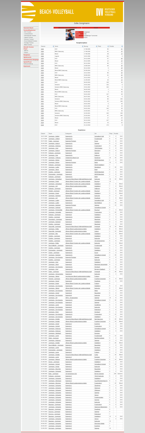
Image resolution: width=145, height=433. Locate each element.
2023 (42, 72)
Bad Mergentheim (99, 338)
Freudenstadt (98, 138)
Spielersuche (27, 57)
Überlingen (97, 385)
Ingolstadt (97, 226)
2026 (42, 49)
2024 (42, 63)
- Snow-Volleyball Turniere (30, 41)
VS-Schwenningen (100, 240)
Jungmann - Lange (54, 305)
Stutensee (97, 388)
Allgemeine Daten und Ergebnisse (67, 27)
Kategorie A (69, 153)
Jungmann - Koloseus (55, 145)
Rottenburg (98, 309)
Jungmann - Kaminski (54, 195)
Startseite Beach (28, 27)
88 (121, 58)
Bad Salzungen (99, 319)
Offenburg (97, 390)
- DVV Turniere (27, 32)
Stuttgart (97, 143)
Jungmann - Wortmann (55, 380)
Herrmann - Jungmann (55, 428)
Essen (96, 141)
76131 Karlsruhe (99, 376)
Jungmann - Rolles (54, 229)
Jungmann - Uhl (53, 297)
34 (121, 70)
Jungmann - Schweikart (55, 179)
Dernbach (97, 267)
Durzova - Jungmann (54, 411)
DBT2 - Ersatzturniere (72, 297)
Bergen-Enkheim (99, 373)
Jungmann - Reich (54, 312)
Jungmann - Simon (54, 169)
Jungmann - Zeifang (54, 138)
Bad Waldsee (98, 202)
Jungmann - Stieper (54, 276)
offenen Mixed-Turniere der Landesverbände (78, 181)
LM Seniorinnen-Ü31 (71, 373)
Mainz (96, 290)
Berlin (96, 176)
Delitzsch (97, 155)
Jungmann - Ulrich (54, 264)
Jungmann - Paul (53, 155)
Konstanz (97, 248)
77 (121, 63)
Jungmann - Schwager (55, 371)
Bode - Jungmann (53, 373)
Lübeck (97, 231)
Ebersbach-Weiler (99, 423)
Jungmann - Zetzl (53, 148)
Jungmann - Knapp (54, 193)
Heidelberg (97, 183)
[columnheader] (47, 46)
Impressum (27, 66)
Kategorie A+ (69, 136)
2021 (42, 94)
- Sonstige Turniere (29, 42)
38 (121, 68)
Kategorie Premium (71, 141)
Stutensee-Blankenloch (101, 407)
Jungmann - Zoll (53, 186)
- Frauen (26, 52)
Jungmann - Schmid (54, 326)
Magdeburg (98, 167)
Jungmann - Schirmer (54, 207)
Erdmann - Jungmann (54, 153)
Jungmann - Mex (53, 233)
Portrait (96, 27)
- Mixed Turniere (28, 44)
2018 (42, 125)
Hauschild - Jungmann (55, 226)
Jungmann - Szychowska (56, 257)
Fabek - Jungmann (54, 141)
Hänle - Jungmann (54, 338)
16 (121, 53)
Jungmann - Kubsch (54, 143)
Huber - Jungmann (54, 271)
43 (121, 77)
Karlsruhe (97, 179)
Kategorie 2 (69, 323)
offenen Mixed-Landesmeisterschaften (76, 186)
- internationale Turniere (30, 35)
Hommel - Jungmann (54, 278)
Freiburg (97, 276)
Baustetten (97, 293)
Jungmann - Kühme (54, 160)
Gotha (96, 354)
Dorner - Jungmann (54, 361)
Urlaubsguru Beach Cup (72, 157)
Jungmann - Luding (54, 167)
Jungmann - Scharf (54, 281)
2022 (42, 82)
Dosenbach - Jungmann (55, 219)
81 (121, 49)
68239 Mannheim (99, 160)
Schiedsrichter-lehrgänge (31, 59)
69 (121, 72)
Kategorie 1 (69, 326)
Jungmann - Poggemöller (55, 210)
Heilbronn (97, 188)
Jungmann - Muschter (55, 369)
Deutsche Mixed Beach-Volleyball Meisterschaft (79, 179)
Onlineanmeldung (28, 63)
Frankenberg (98, 145)
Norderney (97, 157)
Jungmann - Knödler (54, 319)
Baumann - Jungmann (55, 404)
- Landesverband (28, 33)
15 (121, 80)
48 (121, 65)
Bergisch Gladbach (100, 269)
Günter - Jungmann (54, 252)
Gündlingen (98, 305)
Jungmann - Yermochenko (56, 274)
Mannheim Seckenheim (101, 264)
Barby (96, 162)
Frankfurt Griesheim (100, 278)
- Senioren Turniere (29, 39)
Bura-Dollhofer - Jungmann (56, 245)
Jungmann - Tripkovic (55, 157)
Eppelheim (97, 198)
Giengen (97, 399)
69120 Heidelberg (99, 164)
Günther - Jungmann (54, 172)
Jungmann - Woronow (55, 383)
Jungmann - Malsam (54, 359)
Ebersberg (97, 150)
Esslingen (97, 323)
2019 (42, 120)
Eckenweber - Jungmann (55, 174)
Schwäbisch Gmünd (100, 207)
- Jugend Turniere (28, 37)
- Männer (26, 50)
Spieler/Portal (27, 62)
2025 (42, 58)
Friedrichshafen (99, 397)
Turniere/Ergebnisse (29, 30)
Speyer (97, 395)
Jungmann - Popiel (54, 181)
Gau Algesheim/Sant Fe (101, 380)
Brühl (96, 169)
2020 (42, 108)
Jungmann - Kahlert (54, 136)
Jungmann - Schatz (54, 366)
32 (121, 51)
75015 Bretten (98, 148)
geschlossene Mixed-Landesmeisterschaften (78, 276)
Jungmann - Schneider (55, 212)
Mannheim (97, 219)
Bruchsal (97, 181)
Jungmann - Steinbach (55, 333)
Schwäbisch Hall (99, 136)
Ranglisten (27, 54)
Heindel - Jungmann (54, 191)
